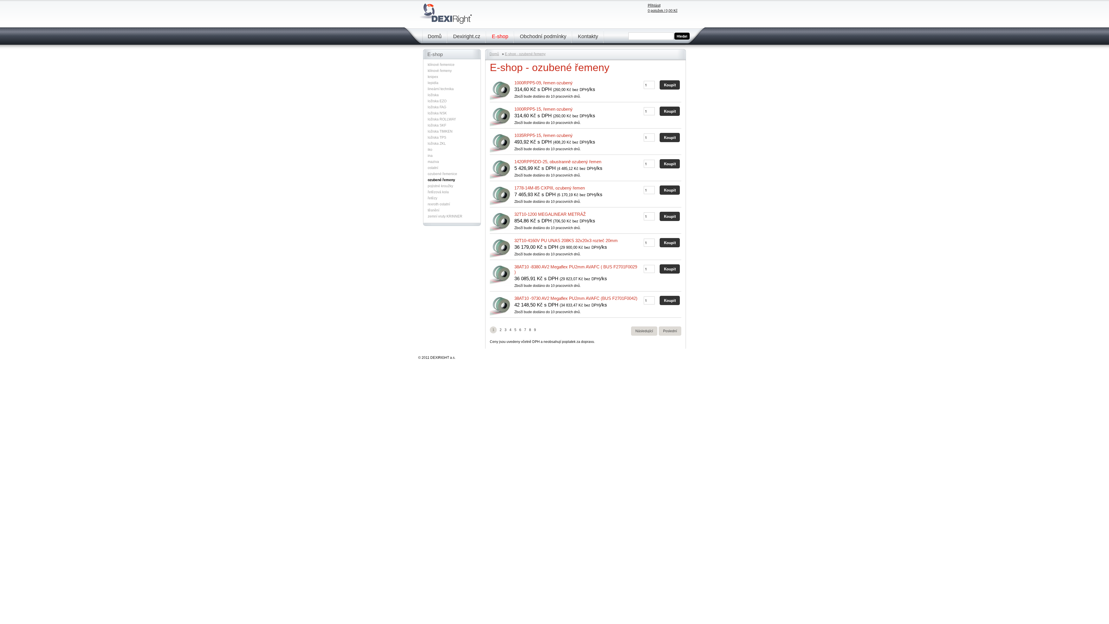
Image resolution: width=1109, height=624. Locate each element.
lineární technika (441, 89)
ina (430, 156)
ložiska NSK (437, 113)
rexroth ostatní (439, 204)
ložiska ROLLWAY (442, 119)
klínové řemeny (440, 71)
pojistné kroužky (440, 186)
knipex (433, 77)
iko (430, 150)
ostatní (433, 168)
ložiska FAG (437, 107)
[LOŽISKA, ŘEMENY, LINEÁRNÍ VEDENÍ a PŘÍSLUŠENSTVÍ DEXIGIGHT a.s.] (446, 22)
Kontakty (588, 36)
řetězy (432, 198)
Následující (644, 331)
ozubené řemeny (441, 180)
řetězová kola (438, 192)
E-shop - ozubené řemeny (525, 54)
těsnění (433, 210)
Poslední (670, 331)
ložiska (433, 95)
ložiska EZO (437, 101)
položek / (663, 11)
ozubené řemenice (442, 174)
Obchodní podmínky (543, 36)
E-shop (500, 36)
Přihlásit (654, 5)
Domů (435, 36)
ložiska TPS (437, 137)
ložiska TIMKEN (440, 131)
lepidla (433, 83)
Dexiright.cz (466, 36)
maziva (433, 162)
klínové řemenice (441, 65)
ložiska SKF (437, 125)
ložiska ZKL (437, 144)
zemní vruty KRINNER (445, 216)
